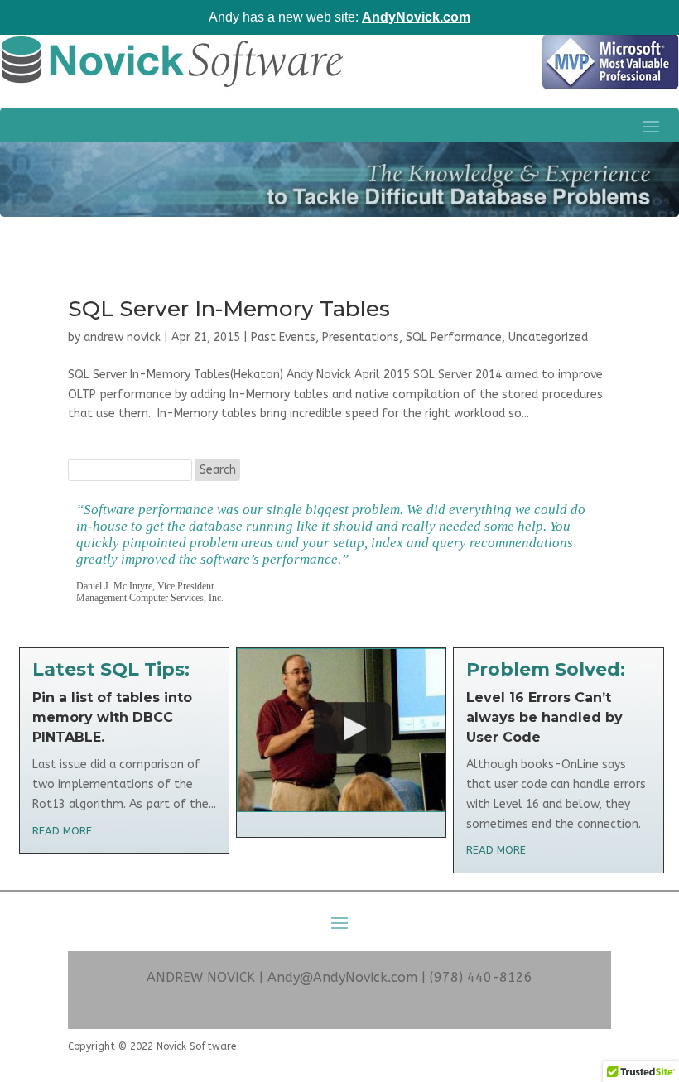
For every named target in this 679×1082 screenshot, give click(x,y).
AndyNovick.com (416, 17)
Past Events (283, 337)
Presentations (360, 337)
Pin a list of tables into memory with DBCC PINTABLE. (112, 717)
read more (62, 831)
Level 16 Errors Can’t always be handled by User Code (544, 717)
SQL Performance (454, 337)
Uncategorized (548, 337)
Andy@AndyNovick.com (342, 977)
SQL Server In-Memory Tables (229, 309)
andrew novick (122, 337)
